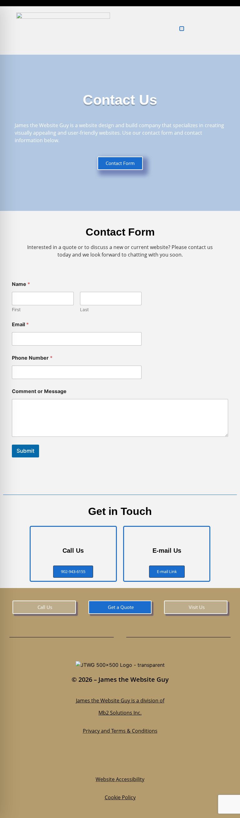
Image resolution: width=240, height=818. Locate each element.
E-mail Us (166, 550)
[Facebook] (92, 759)
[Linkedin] (129, 759)
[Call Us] (73, 536)
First (16, 309)
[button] (181, 28)
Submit (25, 451)
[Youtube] (148, 759)
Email (20, 324)
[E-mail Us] (167, 536)
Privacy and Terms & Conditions (120, 730)
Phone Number (32, 358)
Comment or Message (39, 391)
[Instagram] (110, 759)
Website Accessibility (120, 779)
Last (84, 309)
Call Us (73, 550)
